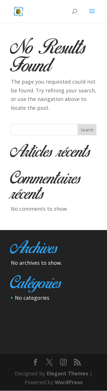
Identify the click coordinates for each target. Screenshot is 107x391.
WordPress (68, 382)
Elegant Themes (67, 373)
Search (87, 130)
